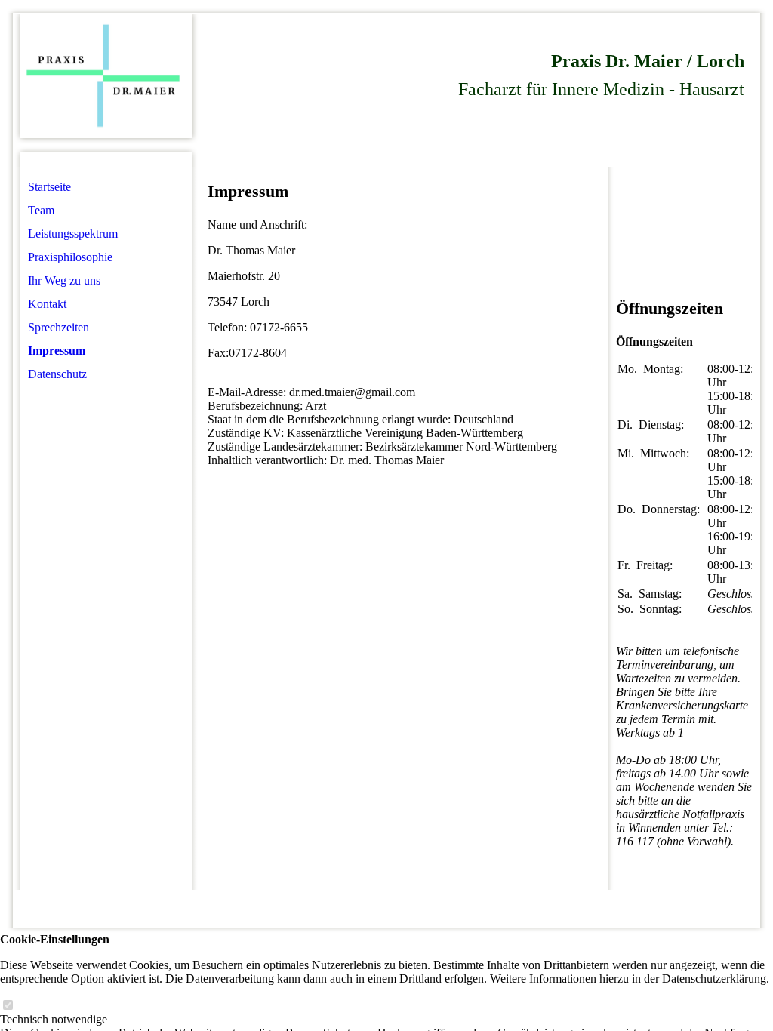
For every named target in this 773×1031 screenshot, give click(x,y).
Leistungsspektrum (73, 233)
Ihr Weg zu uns (64, 280)
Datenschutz (57, 374)
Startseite (49, 186)
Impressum (56, 350)
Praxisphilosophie (70, 257)
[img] (106, 76)
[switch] (7, 1005)
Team (41, 210)
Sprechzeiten (58, 327)
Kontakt (47, 303)
